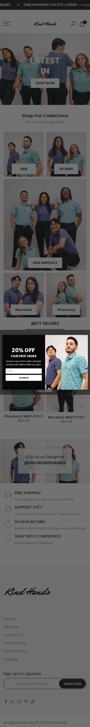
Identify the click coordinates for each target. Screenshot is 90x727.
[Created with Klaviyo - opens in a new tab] (45, 390)
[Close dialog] (85, 337)
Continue (23, 377)
